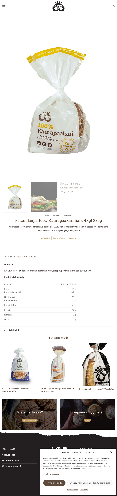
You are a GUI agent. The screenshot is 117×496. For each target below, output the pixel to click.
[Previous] (8, 99)
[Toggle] (5, 256)
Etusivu (46, 215)
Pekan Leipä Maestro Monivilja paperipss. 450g (15, 390)
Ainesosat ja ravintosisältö (22, 256)
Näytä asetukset (101, 483)
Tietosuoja (84, 489)
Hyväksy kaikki (54, 483)
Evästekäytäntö (72, 489)
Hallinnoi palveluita (52, 474)
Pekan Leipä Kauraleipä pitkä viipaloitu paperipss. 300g (58, 390)
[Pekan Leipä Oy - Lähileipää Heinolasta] (58, 6)
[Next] (109, 99)
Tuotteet (56, 215)
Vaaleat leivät (68, 215)
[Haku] (114, 6)
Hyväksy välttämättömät (78, 483)
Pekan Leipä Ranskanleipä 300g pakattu (96, 389)
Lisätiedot (13, 330)
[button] (111, 452)
